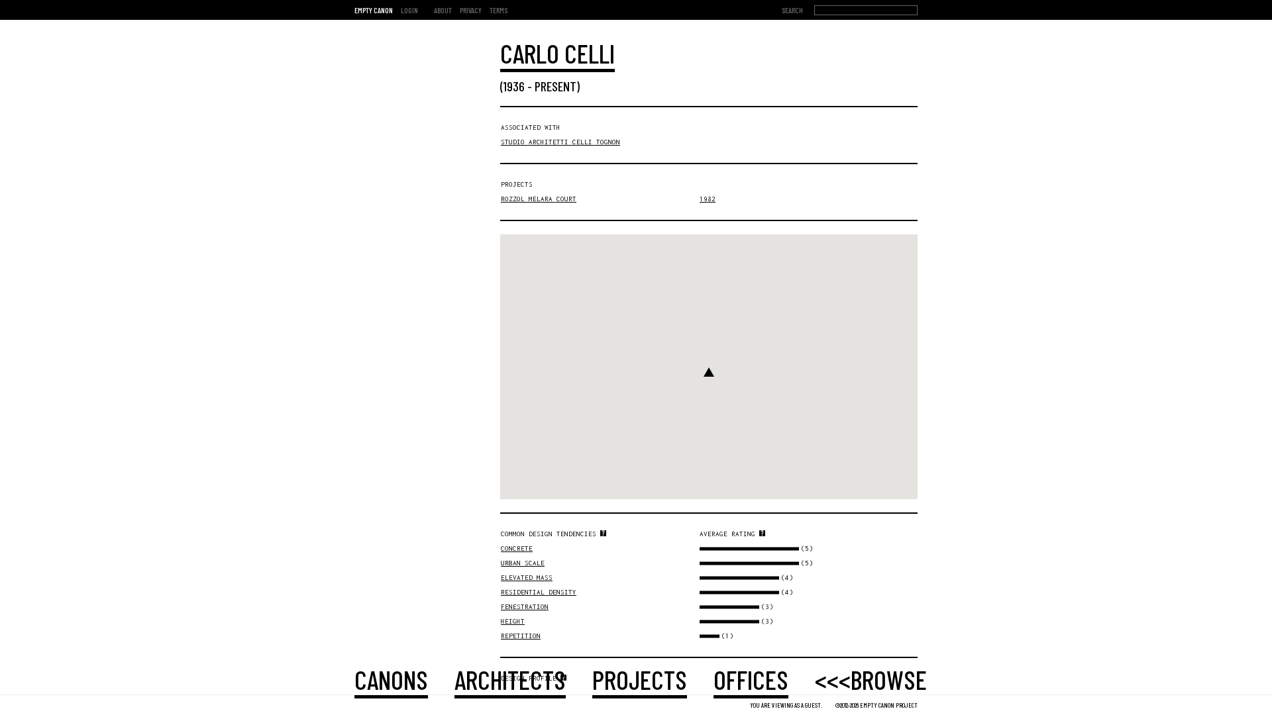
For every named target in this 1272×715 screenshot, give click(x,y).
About (443, 10)
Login (409, 10)
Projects (639, 679)
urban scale (523, 563)
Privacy (471, 10)
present (555, 86)
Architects (510, 679)
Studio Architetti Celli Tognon (560, 142)
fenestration (525, 606)
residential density (538, 592)
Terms (498, 10)
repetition (521, 636)
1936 (514, 86)
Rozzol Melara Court (538, 199)
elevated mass (527, 577)
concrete (517, 548)
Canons (391, 679)
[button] (709, 372)
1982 (708, 199)
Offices (751, 679)
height (513, 621)
